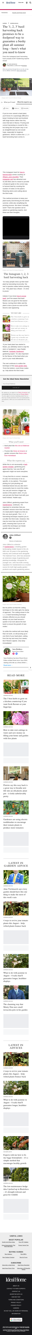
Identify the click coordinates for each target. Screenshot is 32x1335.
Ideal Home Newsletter (23, 1265)
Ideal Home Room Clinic (8, 1268)
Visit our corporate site (22, 1328)
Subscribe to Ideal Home (8, 1265)
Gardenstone (7, 505)
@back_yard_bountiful (11, 177)
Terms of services (23, 392)
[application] (16, 225)
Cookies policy (16, 1305)
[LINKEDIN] (16, 654)
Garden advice (14, 23)
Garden (5, 23)
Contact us (16, 1291)
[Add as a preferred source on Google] (16, 1320)
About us (16, 1286)
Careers (16, 1308)
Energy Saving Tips (23, 1245)
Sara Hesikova (13, 64)
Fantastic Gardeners (16, 351)
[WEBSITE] (10, 538)
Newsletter (26, 108)
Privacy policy (16, 1302)
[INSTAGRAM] (13, 654)
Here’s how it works (21, 70)
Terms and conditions (16, 1299)
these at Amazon (19, 451)
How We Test (16, 1297)
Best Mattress (8, 1254)
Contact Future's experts (16, 1288)
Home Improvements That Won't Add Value (8, 1246)
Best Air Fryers (23, 1257)
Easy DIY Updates (23, 1242)
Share (7, 108)
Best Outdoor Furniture (8, 1257)
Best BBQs (23, 1254)
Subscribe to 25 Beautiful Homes (23, 1269)
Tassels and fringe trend (19, 12)
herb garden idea (21, 366)
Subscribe (20, 2)
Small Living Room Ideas (8, 1242)
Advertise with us (16, 1294)
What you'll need (9, 102)
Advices (24, 65)
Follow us (16, 108)
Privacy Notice (24, 394)
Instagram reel (8, 179)
